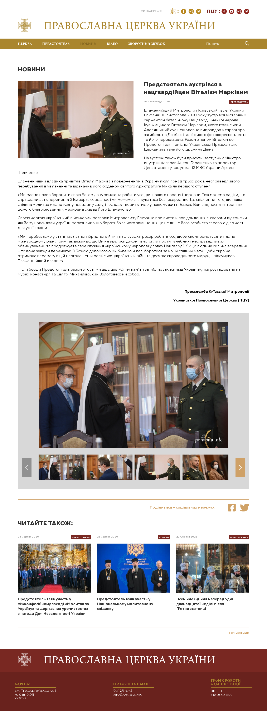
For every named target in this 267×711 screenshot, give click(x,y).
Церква (25, 44)
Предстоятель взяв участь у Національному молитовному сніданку (125, 604)
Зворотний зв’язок (146, 44)
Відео (112, 44)
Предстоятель (56, 44)
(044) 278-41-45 (122, 691)
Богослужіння (239, 537)
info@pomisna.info (127, 694)
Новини (88, 44)
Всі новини (239, 633)
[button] (240, 467)
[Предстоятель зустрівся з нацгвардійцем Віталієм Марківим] (232, 507)
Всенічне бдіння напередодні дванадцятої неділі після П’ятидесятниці (204, 604)
